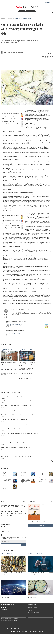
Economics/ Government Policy (13, 333)
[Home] (8, 628)
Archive (24, 531)
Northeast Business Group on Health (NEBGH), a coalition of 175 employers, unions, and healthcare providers (27, 252)
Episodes (24, 501)
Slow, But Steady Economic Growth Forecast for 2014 (16, 334)
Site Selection (30, 610)
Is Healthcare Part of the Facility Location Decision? (10, 113)
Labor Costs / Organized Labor (23, 18)
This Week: (13, 538)
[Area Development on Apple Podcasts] (12, 628)
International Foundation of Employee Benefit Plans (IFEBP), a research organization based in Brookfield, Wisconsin (25, 259)
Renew (52, 2)
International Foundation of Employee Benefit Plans (10, 123)
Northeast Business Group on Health (8, 121)
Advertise (10, 2)
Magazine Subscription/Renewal (8, 604)
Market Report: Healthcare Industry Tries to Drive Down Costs (11, 116)
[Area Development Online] (14, 631)
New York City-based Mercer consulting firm (33, 147)
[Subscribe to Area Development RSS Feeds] (5, 628)
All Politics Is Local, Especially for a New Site (14, 325)
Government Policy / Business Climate (14, 324)
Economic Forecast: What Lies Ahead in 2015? (15, 330)
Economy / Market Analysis (11, 329)
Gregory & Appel (36, 135)
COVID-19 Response (10, 320)
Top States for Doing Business (6, 623)
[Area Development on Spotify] (15, 628)
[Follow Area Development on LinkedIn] (1, 628)
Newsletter (3, 607)
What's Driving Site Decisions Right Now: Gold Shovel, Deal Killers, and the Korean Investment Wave (13, 507)
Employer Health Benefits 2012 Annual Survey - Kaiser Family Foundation (11, 126)
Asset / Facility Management (32, 607)
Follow (23, 10)
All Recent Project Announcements (7, 461)
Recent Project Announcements (33, 612)
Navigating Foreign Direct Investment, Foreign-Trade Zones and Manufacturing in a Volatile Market (13, 513)
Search (31, 10)
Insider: (13, 536)
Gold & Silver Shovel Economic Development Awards (10, 618)
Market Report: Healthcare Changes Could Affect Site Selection (11, 119)
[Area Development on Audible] (19, 628)
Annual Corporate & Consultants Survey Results (9, 620)
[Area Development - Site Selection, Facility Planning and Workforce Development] (27, 7)
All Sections (52, 13)
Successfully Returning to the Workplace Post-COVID (16, 321)
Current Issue (4, 609)
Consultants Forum (5, 2)
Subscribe (47, 2)
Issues (52, 501)
